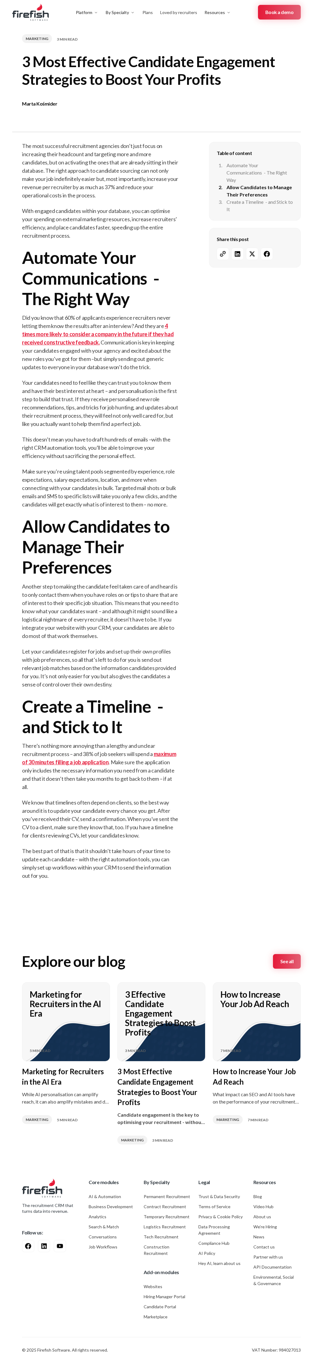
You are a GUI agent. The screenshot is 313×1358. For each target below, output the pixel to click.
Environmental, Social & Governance (273, 1280)
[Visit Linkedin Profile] (44, 1246)
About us (262, 1216)
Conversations (103, 1236)
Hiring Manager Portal (164, 1296)
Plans (147, 12)
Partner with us (268, 1256)
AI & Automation (105, 1196)
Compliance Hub (214, 1243)
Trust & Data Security (219, 1196)
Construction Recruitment (156, 1250)
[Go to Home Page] (42, 1188)
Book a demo (279, 12)
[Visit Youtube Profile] (60, 1246)
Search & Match (104, 1226)
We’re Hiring (265, 1226)
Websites (153, 1286)
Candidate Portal (160, 1306)
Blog (257, 1196)
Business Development (111, 1206)
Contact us (264, 1246)
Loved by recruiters (178, 12)
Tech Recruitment (161, 1236)
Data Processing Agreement (214, 1230)
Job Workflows (103, 1246)
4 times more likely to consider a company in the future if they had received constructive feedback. (98, 334)
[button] (87, 12)
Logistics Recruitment (165, 1226)
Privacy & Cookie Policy (220, 1216)
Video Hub (263, 1206)
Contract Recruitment (165, 1206)
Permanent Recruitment (167, 1196)
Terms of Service (214, 1206)
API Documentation (272, 1267)
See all (287, 961)
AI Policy (206, 1253)
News (258, 1236)
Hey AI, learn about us (219, 1263)
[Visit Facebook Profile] (28, 1246)
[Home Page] (30, 12)
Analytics (97, 1216)
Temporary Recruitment (167, 1216)
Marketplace (156, 1316)
